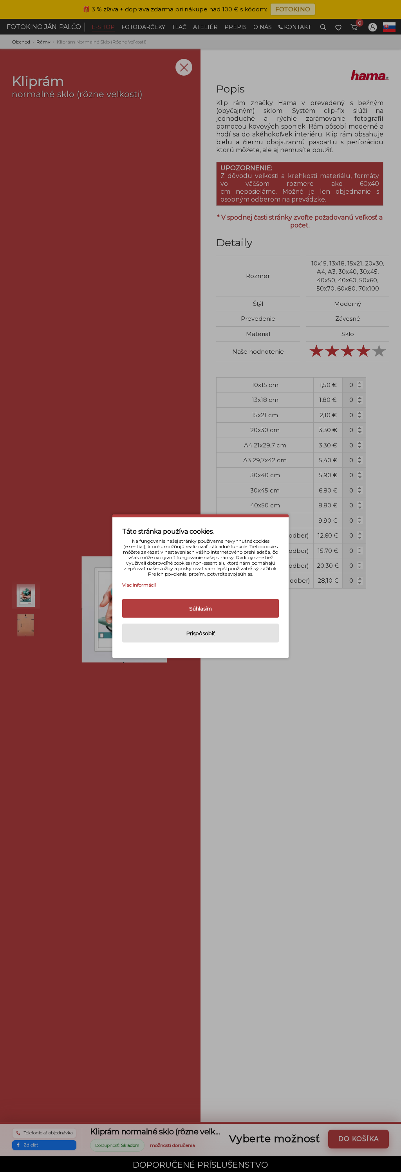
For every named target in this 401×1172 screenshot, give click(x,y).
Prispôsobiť (200, 633)
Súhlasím (200, 608)
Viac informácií (139, 584)
